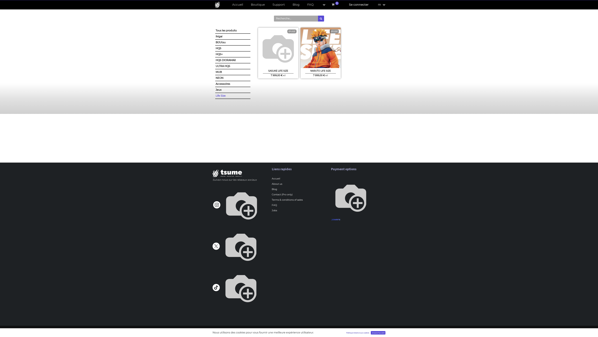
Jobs (274, 210)
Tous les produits (226, 30)
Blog (274, 189)
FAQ (274, 205)
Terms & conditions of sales (287, 199)
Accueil (276, 178)
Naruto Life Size (320, 70)
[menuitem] (237, 4)
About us (277, 183)
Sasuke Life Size (278, 70)
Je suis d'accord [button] (378, 333)
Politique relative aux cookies (357, 333)
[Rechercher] (321, 19)
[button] (321, 4)
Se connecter (359, 4)
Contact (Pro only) (282, 194)
